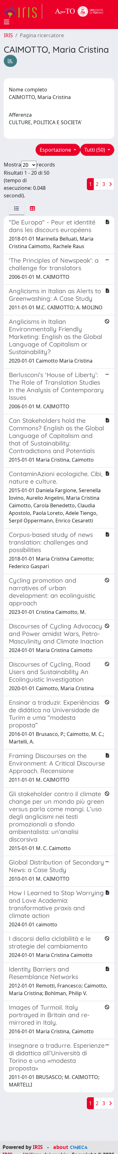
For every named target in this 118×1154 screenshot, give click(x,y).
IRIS (8, 35)
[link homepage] (23, 11)
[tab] (17, 208)
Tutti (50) (95, 149)
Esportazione (56, 149)
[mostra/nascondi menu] (6, 22)
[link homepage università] (79, 11)
